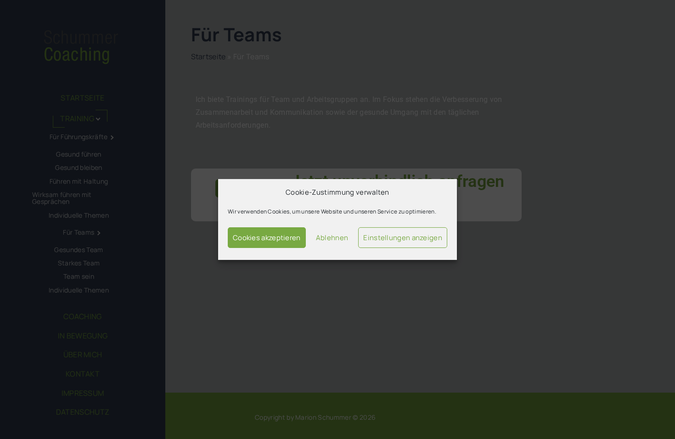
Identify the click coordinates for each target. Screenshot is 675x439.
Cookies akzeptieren (267, 237)
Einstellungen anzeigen (402, 237)
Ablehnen (332, 237)
